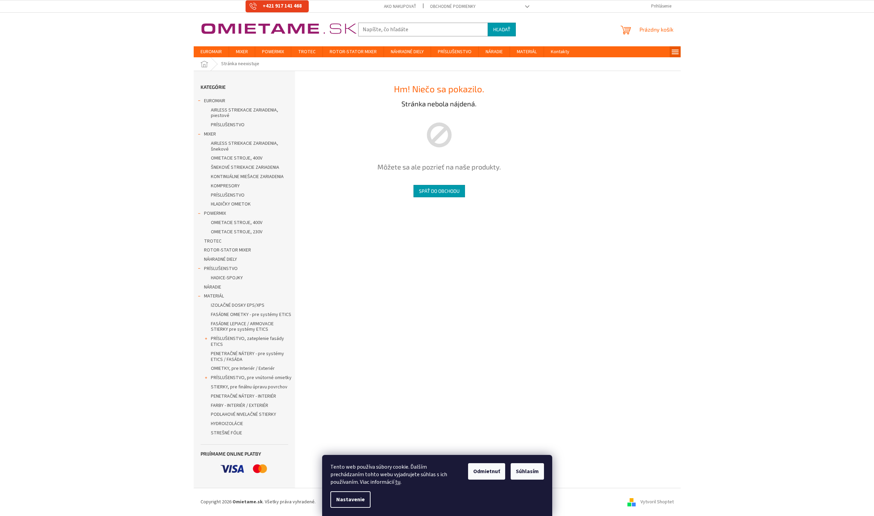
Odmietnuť (486, 471)
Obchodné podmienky (453, 6)
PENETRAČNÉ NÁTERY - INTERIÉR (243, 396)
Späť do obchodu (439, 191)
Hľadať (501, 29)
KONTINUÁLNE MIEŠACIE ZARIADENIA (247, 176)
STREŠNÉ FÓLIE (226, 433)
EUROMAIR (214, 100)
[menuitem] (211, 51)
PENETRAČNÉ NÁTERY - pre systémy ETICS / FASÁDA (247, 356)
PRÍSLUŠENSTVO (228, 124)
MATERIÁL (214, 296)
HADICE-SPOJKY (227, 277)
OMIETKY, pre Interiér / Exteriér (243, 368)
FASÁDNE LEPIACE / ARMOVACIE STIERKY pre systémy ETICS (242, 326)
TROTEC (213, 241)
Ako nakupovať (400, 6)
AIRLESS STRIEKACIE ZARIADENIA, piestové (244, 113)
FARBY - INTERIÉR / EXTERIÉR (239, 405)
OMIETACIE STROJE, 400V (236, 158)
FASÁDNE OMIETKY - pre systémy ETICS (251, 314)
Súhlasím (527, 471)
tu (397, 482)
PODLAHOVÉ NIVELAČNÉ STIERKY (243, 414)
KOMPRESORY (225, 186)
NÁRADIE (212, 287)
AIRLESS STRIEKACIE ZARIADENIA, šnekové (244, 146)
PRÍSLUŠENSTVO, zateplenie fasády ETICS (247, 341)
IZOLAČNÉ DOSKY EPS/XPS (237, 305)
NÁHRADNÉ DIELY (220, 259)
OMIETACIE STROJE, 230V (236, 231)
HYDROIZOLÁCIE (227, 423)
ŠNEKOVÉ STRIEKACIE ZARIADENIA (245, 167)
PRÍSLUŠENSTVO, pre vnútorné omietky (251, 377)
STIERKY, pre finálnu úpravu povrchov (249, 387)
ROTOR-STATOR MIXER (227, 250)
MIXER (210, 134)
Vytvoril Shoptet (657, 502)
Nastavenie (350, 499)
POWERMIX (215, 213)
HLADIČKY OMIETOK (231, 204)
